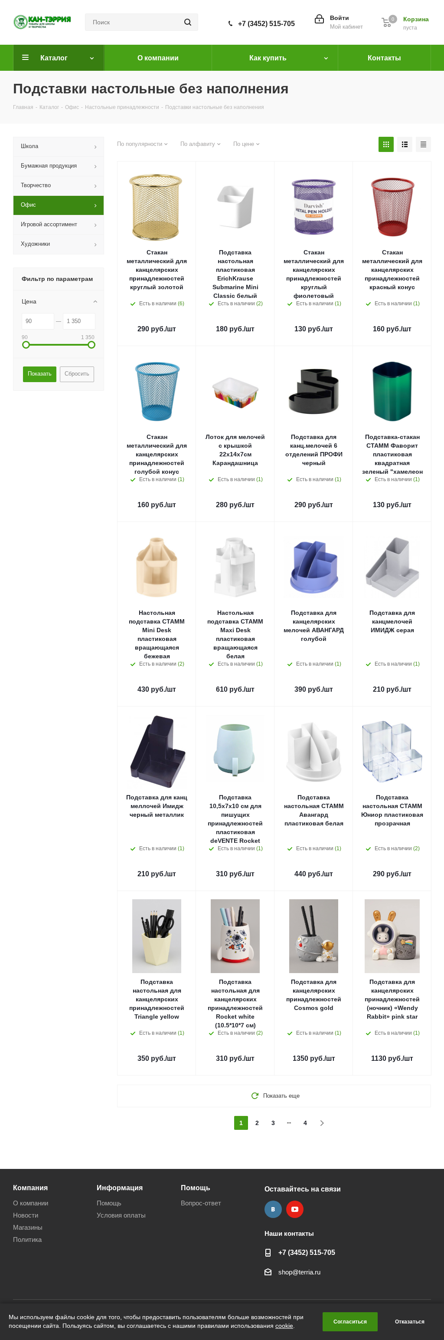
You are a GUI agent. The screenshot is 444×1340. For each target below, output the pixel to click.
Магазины (27, 1227)
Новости (25, 1215)
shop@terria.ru (299, 1272)
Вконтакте (273, 1209)
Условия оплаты (121, 1215)
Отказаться (409, 1322)
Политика (27, 1239)
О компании (30, 1203)
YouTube (295, 1209)
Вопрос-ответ (201, 1203)
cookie (284, 1325)
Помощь (109, 1203)
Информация (120, 1187)
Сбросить (77, 373)
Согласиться (350, 1322)
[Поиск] (187, 22)
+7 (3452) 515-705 (266, 23)
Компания (30, 1187)
